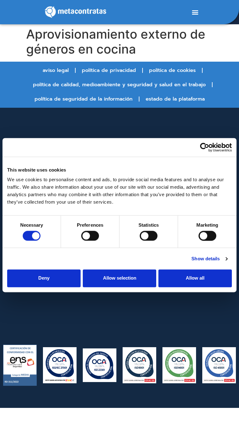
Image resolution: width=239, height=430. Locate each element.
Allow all (195, 278)
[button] (195, 12)
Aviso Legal (56, 70)
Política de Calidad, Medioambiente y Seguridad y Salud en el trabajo (119, 84)
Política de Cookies (172, 70)
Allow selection (119, 278)
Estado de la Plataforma (175, 99)
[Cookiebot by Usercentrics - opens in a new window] (204, 147)
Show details (205, 258)
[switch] (90, 236)
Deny (43, 278)
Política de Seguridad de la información (84, 99)
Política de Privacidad (109, 70)
